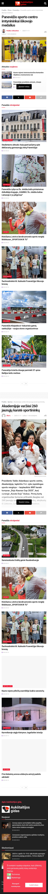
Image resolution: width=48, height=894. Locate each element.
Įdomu (5, 232)
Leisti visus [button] (33, 885)
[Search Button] (45, 3)
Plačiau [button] (10, 871)
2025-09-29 (16, 859)
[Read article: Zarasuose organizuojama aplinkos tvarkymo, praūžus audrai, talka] (6, 837)
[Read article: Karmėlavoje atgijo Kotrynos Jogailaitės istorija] (24, 714)
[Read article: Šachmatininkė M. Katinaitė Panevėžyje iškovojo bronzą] (24, 262)
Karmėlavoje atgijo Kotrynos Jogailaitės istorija (22, 732)
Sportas (10, 402)
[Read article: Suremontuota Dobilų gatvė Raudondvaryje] (24, 541)
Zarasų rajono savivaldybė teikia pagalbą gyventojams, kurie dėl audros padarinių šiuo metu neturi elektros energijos (28, 825)
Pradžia (4, 10)
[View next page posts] (26, 383)
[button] (9, 874)
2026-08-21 (17, 77)
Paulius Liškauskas (12, 31)
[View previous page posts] (22, 383)
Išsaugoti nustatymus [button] (15, 885)
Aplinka (6, 321)
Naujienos (7, 276)
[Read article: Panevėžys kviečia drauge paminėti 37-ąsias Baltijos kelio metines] (24, 351)
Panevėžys (16, 10)
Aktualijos (7, 140)
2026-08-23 (16, 830)
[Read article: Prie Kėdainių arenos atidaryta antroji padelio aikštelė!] (24, 755)
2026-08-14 (6, 735)
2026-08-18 (6, 694)
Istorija (6, 184)
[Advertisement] (24, 395)
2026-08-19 (6, 287)
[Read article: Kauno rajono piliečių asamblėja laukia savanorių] (24, 672)
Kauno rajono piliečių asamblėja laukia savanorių (23, 691)
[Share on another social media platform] (41, 97)
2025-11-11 (26, 31)
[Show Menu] (3, 3)
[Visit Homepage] (24, 3)
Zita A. (8, 415)
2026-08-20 (6, 150)
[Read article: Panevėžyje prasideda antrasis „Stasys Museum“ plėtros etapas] (7, 84)
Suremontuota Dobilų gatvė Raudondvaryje (20, 560)
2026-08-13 (6, 780)
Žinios (9, 10)
